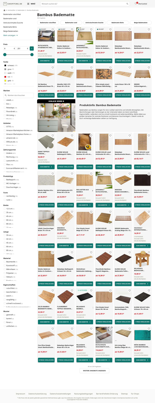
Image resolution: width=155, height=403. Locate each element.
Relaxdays (11, 107)
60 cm (9, 220)
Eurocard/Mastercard (16, 168)
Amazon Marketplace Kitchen (19, 130)
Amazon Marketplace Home (18, 134)
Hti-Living (11, 115)
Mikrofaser (12, 269)
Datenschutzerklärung (37, 394)
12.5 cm (10, 208)
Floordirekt (11, 111)
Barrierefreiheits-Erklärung (107, 394)
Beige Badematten (10, 31)
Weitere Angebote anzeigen (94, 371)
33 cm (9, 235)
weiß (11, 73)
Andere (11, 153)
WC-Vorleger (12, 183)
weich (9, 296)
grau (11, 69)
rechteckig (12, 196)
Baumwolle (11, 262)
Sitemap (124, 394)
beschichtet (12, 292)
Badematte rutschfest (12, 14)
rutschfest (11, 288)
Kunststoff (11, 265)
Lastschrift (12, 161)
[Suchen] (127, 3)
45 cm (9, 216)
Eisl (8, 104)
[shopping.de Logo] (12, 3)
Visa (9, 164)
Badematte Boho (10, 27)
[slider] (4, 54)
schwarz (12, 65)
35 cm (9, 212)
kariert (10, 318)
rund (9, 200)
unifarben (11, 326)
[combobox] (85, 3)
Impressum (20, 394)
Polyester (11, 273)
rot (10, 77)
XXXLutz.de (12, 142)
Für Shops (135, 394)
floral (9, 322)
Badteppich (12, 179)
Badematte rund (9, 18)
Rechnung (12, 157)
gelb (10, 80)
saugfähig (11, 299)
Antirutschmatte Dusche (13, 23)
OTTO (10, 126)
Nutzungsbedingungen (83, 394)
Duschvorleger (13, 187)
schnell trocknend (14, 303)
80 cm (9, 224)
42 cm (9, 239)
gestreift (10, 315)
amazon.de (12, 138)
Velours (10, 277)
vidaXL (9, 100)
